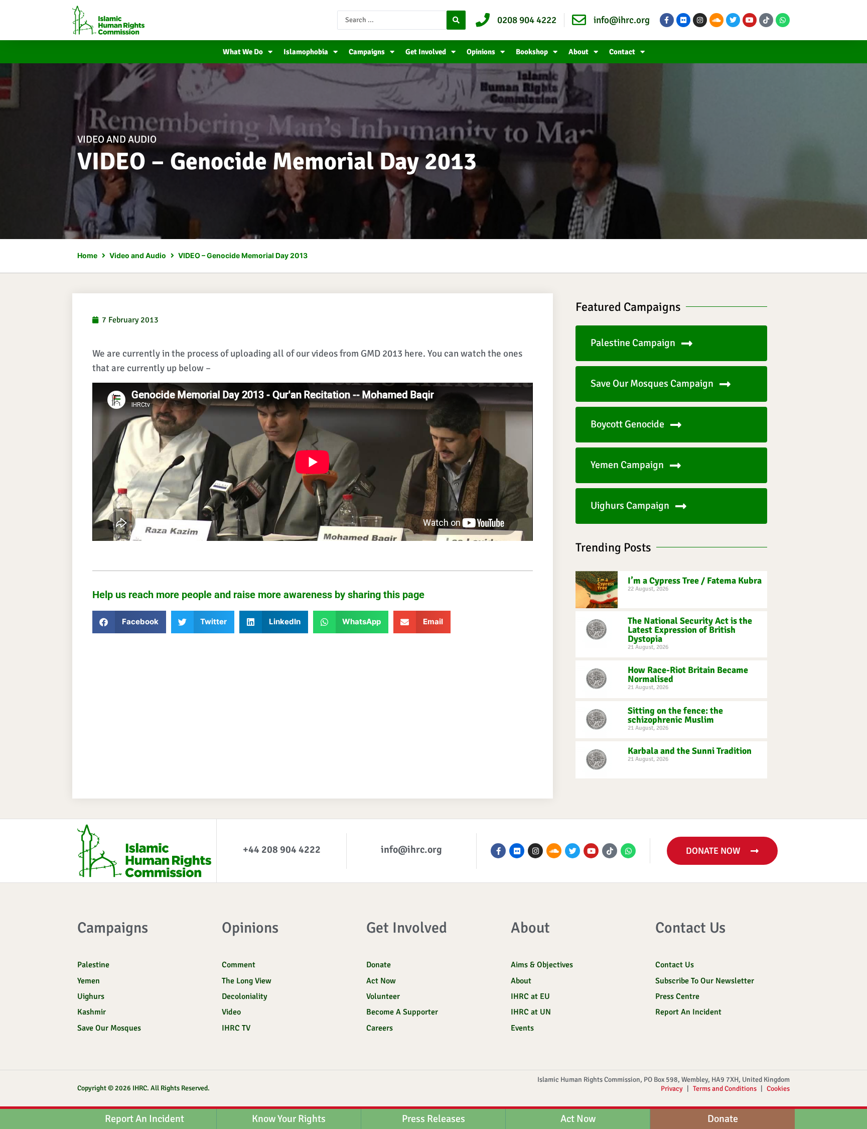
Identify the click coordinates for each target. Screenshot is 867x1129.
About (578, 51)
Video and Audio (117, 139)
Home (87, 255)
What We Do (243, 51)
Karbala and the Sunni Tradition (690, 750)
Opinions (481, 51)
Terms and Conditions (725, 1088)
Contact (622, 51)
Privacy (672, 1088)
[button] (129, 622)
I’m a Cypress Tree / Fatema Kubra (695, 580)
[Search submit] (456, 20)
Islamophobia (305, 51)
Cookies (778, 1088)
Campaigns (367, 51)
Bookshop (532, 51)
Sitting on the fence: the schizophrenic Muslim (675, 715)
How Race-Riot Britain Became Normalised (688, 674)
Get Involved (425, 51)
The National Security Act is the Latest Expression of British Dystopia (690, 629)
